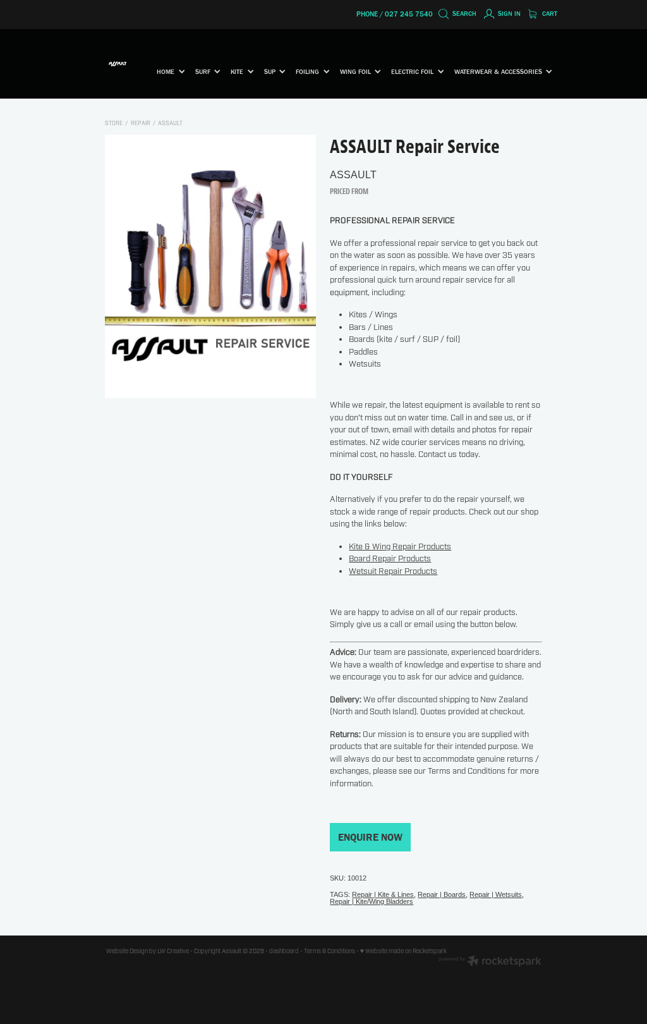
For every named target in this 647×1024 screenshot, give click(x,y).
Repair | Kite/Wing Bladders (371, 901)
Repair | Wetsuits (495, 894)
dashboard (284, 951)
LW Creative (173, 951)
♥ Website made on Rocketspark (403, 951)
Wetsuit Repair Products (393, 571)
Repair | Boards (442, 894)
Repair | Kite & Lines (383, 894)
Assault (170, 123)
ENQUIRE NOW (370, 837)
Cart (548, 13)
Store (114, 123)
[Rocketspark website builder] (489, 962)
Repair (140, 123)
